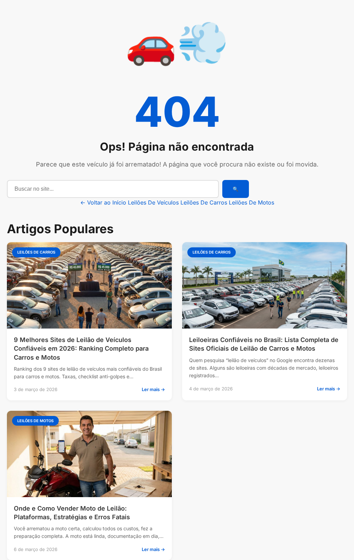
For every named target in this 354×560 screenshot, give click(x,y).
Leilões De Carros (203, 202)
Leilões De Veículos (153, 202)
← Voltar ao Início (103, 202)
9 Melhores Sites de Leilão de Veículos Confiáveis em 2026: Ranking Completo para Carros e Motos (81, 348)
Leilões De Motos (251, 202)
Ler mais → (153, 389)
